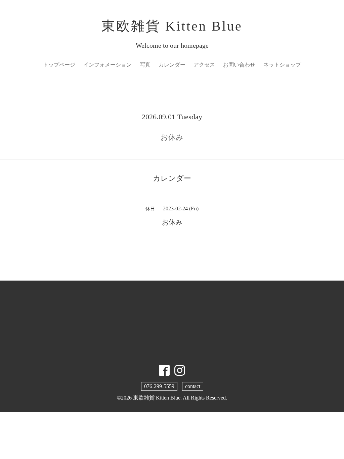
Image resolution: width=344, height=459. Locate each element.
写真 (145, 65)
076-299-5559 (159, 386)
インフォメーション (107, 65)
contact (192, 386)
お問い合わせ (239, 65)
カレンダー (172, 65)
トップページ (59, 65)
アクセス (204, 65)
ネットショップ (282, 65)
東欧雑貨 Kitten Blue (172, 26)
